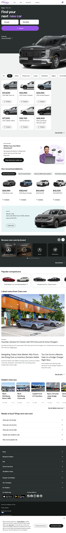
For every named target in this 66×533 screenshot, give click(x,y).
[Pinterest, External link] (41, 496)
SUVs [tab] (9, 76)
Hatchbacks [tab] (44, 76)
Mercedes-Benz (8, 254)
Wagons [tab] (54, 76)
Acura (39, 254)
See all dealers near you (55, 408)
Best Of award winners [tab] (9, 174)
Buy (15, 2)
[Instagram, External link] (38, 496)
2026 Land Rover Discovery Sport (41, 122)
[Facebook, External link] (31, 496)
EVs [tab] (4, 76)
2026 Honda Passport (42, 95)
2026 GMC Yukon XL (8, 95)
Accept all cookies (56, 526)
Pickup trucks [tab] (26, 76)
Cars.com (11, 525)
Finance (37, 2)
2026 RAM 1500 (57, 193)
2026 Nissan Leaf (7, 193)
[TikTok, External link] (28, 496)
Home (3, 8)
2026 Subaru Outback (25, 95)
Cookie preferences (40, 526)
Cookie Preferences (6, 515)
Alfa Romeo (55, 254)
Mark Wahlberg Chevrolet (21, 396)
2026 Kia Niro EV (24, 120)
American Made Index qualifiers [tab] (42, 174)
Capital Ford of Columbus (37, 395)
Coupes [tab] (36, 76)
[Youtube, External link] (35, 496)
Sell (21, 2)
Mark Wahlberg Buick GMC (6, 396)
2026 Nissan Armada (25, 193)
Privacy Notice (5, 508)
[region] (33, 524)
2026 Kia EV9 (40, 193)
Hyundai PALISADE (6, 38)
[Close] (64, 518)
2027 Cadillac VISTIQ (8, 120)
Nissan (24, 254)
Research (28, 2)
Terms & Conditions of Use (8, 504)
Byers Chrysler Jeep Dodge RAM (53, 396)
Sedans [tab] (17, 76)
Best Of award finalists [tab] (25, 174)
